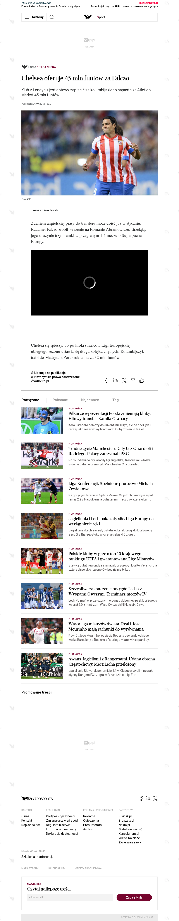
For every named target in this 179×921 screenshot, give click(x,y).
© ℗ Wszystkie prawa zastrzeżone (55, 377)
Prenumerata (92, 825)
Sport (33, 67)
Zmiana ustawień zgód (62, 820)
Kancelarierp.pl (129, 833)
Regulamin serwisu (59, 825)
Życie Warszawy (130, 842)
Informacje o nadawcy (61, 829)
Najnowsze (90, 400)
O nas (25, 816)
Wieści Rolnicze (129, 838)
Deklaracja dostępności (62, 833)
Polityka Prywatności (60, 816)
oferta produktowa (88, 868)
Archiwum (90, 829)
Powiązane (30, 400)
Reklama (89, 816)
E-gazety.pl (126, 820)
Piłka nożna (47, 67)
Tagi (115, 400)
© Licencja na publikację (48, 373)
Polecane (60, 400)
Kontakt (26, 820)
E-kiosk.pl (125, 816)
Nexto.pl (124, 825)
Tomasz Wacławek (44, 210)
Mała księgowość (130, 829)
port (101, 17)
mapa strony (29, 868)
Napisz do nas (31, 825)
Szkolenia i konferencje (37, 856)
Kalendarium (56, 868)
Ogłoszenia (91, 820)
